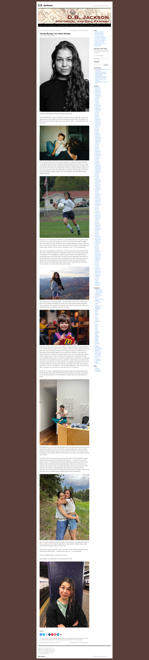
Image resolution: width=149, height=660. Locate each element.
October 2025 (97, 94)
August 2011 (97, 276)
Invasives (97, 320)
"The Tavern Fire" (98, 289)
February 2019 (98, 184)
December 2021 (98, 154)
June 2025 (97, 99)
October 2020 (97, 169)
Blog (45, 25)
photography (97, 332)
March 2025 (97, 104)
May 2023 (97, 130)
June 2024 (97, 113)
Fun (96, 315)
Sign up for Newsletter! (99, 33)
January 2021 (97, 165)
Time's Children (98, 354)
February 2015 (98, 225)
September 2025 (98, 95)
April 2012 (97, 265)
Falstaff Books (97, 308)
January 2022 (97, 152)
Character (97, 300)
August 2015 (97, 219)
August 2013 (97, 243)
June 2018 (97, 191)
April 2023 (97, 132)
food (96, 313)
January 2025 (97, 106)
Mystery (96, 326)
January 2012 (97, 269)
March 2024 (97, 118)
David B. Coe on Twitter (99, 41)
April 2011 (97, 281)
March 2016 (97, 212)
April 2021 (97, 161)
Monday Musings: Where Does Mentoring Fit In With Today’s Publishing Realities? (101, 73)
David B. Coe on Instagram (100, 43)
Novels (96, 329)
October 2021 (97, 157)
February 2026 (98, 88)
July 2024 (97, 112)
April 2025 (97, 102)
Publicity (96, 335)
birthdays (72, 638)
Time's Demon (97, 356)
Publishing (97, 336)
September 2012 (98, 258)
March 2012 (97, 267)
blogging (76, 638)
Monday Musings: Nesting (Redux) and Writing (50, 30)
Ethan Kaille (97, 307)
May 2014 (97, 233)
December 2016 (98, 200)
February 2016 (98, 214)
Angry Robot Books (99, 292)
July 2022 (97, 144)
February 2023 (98, 134)
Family (51, 638)
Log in (96, 367)
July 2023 (97, 127)
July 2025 (97, 98)
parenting (60, 638)
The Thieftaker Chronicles (63, 25)
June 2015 (97, 222)
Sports (96, 345)
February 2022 (98, 151)
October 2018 (97, 187)
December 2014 (98, 228)
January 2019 (97, 186)
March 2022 (97, 150)
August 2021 (97, 158)
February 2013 (98, 251)
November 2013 (98, 239)
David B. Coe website (99, 34)
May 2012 (97, 264)
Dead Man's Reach (98, 306)
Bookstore (97, 25)
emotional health (48, 639)
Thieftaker (97, 350)
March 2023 (97, 133)
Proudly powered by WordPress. (101, 656)
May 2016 (97, 210)
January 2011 (97, 285)
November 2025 (98, 93)
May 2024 (97, 115)
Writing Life (97, 363)
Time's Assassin (98, 353)
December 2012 (98, 254)
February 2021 (98, 164)
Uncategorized (97, 359)
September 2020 (98, 171)
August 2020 (97, 172)
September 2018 (98, 189)
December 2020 (98, 166)
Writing (96, 361)
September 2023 (98, 125)
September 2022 (98, 141)
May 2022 (97, 147)
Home (41, 25)
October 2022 (97, 140)
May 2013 (97, 247)
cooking (96, 303)
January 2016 (97, 215)
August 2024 (97, 111)
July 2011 (97, 278)
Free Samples (90, 25)
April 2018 (97, 193)
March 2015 (97, 223)
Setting (96, 342)
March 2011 (97, 282)
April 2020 (97, 177)
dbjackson (53, 35)
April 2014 (97, 235)
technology (97, 346)
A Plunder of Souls (98, 290)
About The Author (74, 25)
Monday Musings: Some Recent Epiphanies (79, 30)
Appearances (97, 293)
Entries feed (97, 368)
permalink (80, 639)
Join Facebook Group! (99, 31)
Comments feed (98, 370)
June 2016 (97, 208)
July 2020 (97, 173)
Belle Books (97, 296)
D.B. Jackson (45, 5)
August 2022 (97, 143)
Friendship (97, 314)
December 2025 (98, 91)
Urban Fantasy (98, 360)
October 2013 (97, 240)
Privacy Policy (97, 45)
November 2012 (98, 255)
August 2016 (97, 205)
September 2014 (98, 229)
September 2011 (98, 275)
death (43, 639)
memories (62, 639)
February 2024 (98, 119)
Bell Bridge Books (98, 294)
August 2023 (97, 126)
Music (96, 325)
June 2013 (97, 246)
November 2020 (98, 168)
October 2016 (97, 203)
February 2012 (98, 268)
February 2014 (98, 236)
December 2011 (98, 271)
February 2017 (98, 197)
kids (56, 638)
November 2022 (98, 138)
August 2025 (97, 97)
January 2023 (97, 136)
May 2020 (97, 176)
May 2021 (97, 159)
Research (96, 340)
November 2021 (98, 155)
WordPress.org (98, 371)
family (53, 639)
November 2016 (98, 201)
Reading (96, 339)
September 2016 (98, 204)
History (96, 318)
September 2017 (98, 196)
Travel (70, 639)
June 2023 (97, 129)
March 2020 (97, 179)
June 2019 (97, 183)
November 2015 (98, 216)
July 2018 (97, 190)
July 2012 (97, 261)
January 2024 (97, 120)
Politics (96, 333)
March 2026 (97, 87)
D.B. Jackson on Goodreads (100, 38)
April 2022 (97, 148)
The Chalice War (98, 347)
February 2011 (98, 283)
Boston (96, 297)
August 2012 (97, 260)
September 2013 (98, 242)
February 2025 (98, 105)
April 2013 (97, 249)
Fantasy (96, 311)
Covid (96, 304)
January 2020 (97, 182)
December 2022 (98, 137)
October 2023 (97, 123)
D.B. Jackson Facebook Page (100, 37)
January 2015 (97, 226)
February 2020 (98, 180)
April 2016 (97, 211)
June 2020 (97, 175)
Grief (54, 638)
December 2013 (98, 237)
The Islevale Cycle (51, 25)
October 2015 (97, 218)
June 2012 (97, 262)
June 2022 (97, 145)
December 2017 (98, 194)
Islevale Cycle (97, 321)
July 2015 (97, 221)
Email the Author (98, 44)
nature (96, 328)
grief (56, 639)
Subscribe (97, 61)
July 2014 (97, 230)
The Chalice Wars (98, 349)
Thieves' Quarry (98, 352)
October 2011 (97, 274)
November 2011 (98, 272)
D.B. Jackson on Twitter (99, 36)
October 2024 (97, 108)
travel (63, 638)
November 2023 (98, 122)
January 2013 (97, 253)
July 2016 (97, 207)
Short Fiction (83, 25)
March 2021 (97, 162)
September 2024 (98, 109)
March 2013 (97, 250)
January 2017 (97, 198)
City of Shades (98, 301)
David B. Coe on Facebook (100, 40)
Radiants (96, 338)
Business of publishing (99, 299)
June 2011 (97, 279)
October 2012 (97, 257)
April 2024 (97, 116)
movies (96, 324)
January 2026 (97, 90)
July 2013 (97, 244)
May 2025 (97, 101)
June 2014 (97, 232)
